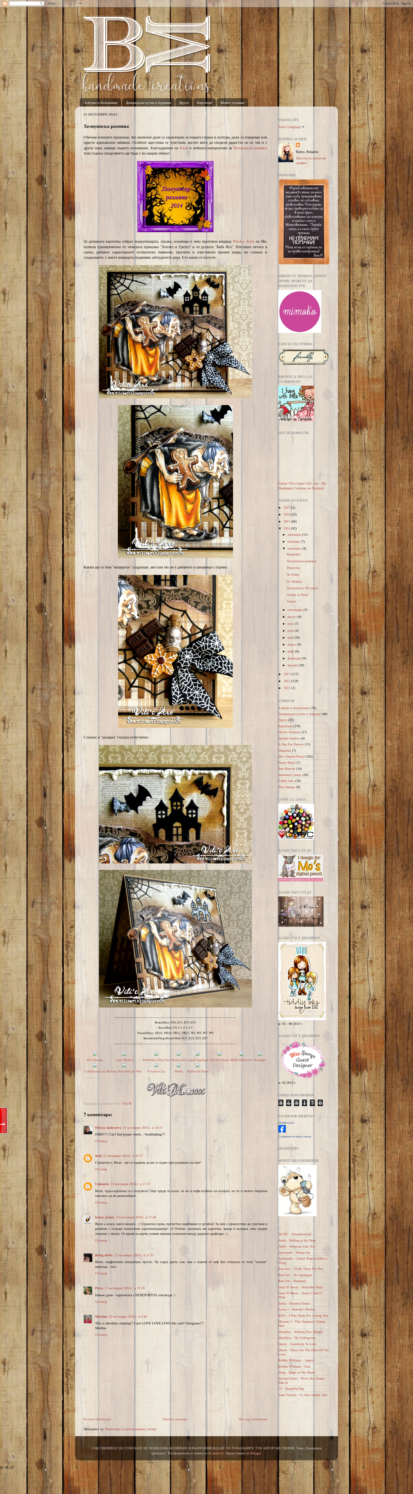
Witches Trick (243, 241)
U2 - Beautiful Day (291, 1388)
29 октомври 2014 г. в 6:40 (128, 1316)
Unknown (102, 1183)
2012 (287, 681)
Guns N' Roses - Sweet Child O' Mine (300, 1295)
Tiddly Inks (286, 780)
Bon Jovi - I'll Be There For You (300, 1268)
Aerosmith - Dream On (294, 1252)
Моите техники (232, 102)
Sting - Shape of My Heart (296, 1372)
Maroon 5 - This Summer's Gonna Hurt (301, 1323)
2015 (287, 521)
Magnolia (284, 750)
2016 (287, 514)
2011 (287, 687)
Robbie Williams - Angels (296, 1360)
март (291, 651)
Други (184, 102)
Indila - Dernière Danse (294, 1303)
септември (296, 609)
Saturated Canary (290, 774)
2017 (287, 507)
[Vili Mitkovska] (282, 1131)
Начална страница (175, 1419)
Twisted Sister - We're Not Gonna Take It (301, 1380)
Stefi (98, 1155)
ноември (294, 541)
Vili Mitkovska (286, 1122)
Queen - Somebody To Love (297, 1344)
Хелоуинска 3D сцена (302, 588)
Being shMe (104, 1255)
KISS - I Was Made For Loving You (303, 1315)
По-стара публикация (253, 1419)
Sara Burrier (286, 768)
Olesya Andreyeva (108, 1127)
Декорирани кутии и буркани (148, 102)
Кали (184, 147)
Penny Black (286, 762)
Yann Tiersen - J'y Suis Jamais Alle (302, 1394)
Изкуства (293, 567)
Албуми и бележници (100, 102)
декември (295, 534)
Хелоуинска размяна (250, 147)
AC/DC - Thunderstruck (294, 1234)
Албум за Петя (297, 594)
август (293, 616)
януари (293, 665)
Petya (99, 1288)
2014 (287, 528)
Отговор (101, 1141)
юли (291, 623)
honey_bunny (105, 1217)
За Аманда (294, 581)
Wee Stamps (286, 787)
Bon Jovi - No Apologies (295, 1275)
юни (291, 630)
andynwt (217, 1453)
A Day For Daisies (291, 744)
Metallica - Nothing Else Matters (300, 1331)
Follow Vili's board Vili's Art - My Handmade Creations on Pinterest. (302, 485)
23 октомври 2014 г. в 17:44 (136, 1217)
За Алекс (293, 574)
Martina (101, 1316)
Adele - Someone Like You (296, 1246)
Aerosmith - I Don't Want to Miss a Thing (302, 1260)
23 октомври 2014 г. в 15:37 (123, 1155)
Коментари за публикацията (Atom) (130, 1429)
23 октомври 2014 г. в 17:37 (130, 1184)
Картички (204, 102)
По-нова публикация (97, 1419)
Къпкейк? (294, 554)
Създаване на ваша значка (294, 1136)
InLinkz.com (90, 1077)
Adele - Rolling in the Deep (297, 1240)
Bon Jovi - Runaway (292, 1281)
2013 (287, 674)
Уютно (291, 601)
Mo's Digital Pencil (291, 756)
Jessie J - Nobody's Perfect (296, 1309)
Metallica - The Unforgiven (296, 1337)
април (292, 644)
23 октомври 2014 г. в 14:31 (143, 1127)
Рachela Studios (289, 738)
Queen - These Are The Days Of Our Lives (303, 1352)
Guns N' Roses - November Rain (300, 1287)
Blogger (255, 1453)
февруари (295, 658)
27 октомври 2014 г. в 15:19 (125, 1288)
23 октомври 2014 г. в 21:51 (134, 1255)
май (291, 637)
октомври (295, 548)
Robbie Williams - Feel (294, 1366)
